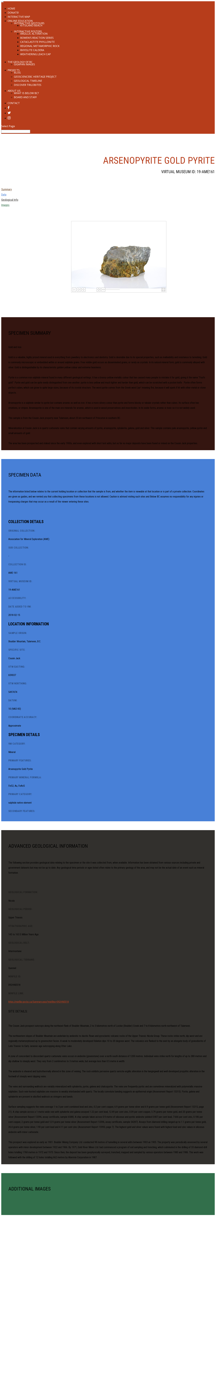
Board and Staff (25, 97)
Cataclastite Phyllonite (37, 42)
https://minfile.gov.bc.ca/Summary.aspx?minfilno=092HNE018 (38, 1001)
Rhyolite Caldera (32, 50)
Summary (6, 189)
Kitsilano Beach (31, 25)
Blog (17, 72)
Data (3, 194)
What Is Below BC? (26, 93)
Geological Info (9, 199)
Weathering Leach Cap (35, 54)
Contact (14, 103)
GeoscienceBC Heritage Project (35, 76)
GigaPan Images (24, 64)
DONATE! (13, 12)
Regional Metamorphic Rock (39, 46)
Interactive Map (19, 17)
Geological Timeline (28, 81)
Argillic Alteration (34, 33)
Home (11, 8)
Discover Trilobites (27, 85)
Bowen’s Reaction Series (37, 38)
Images (5, 205)
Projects (14, 70)
